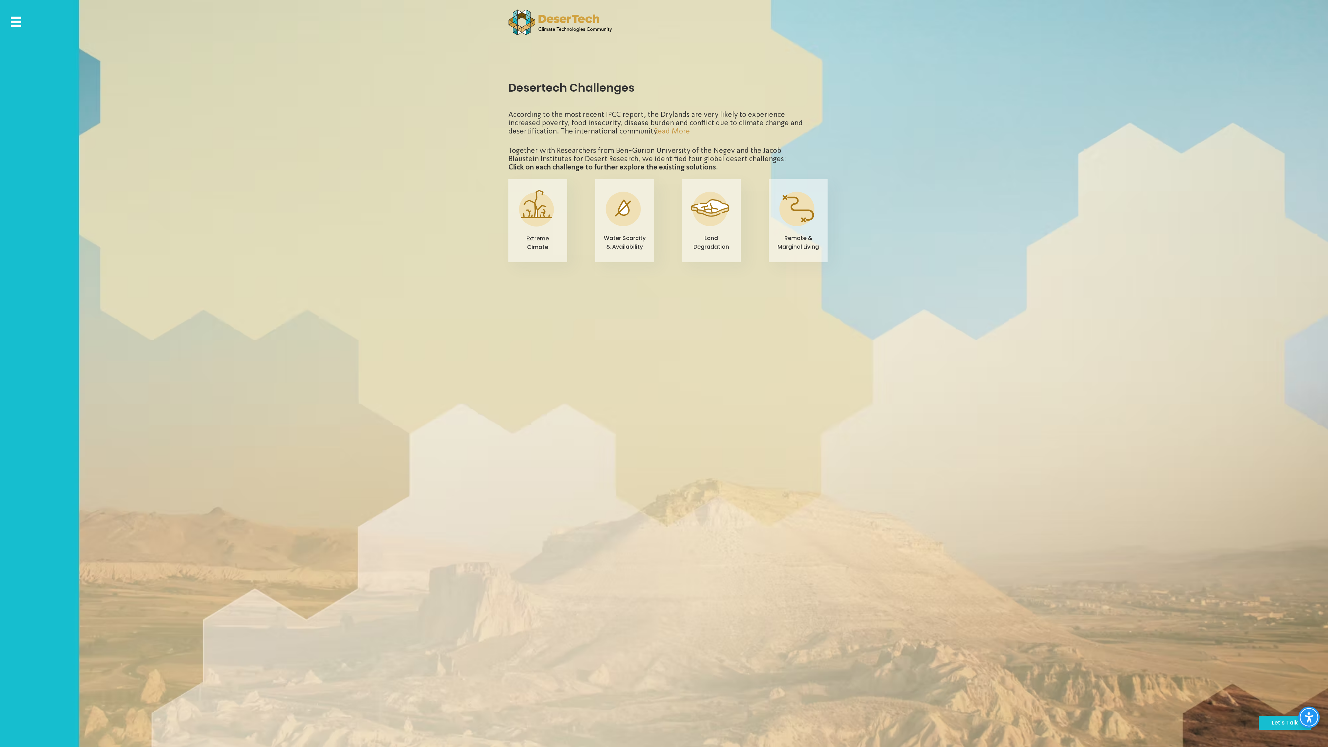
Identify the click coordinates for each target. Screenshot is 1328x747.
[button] (16, 22)
